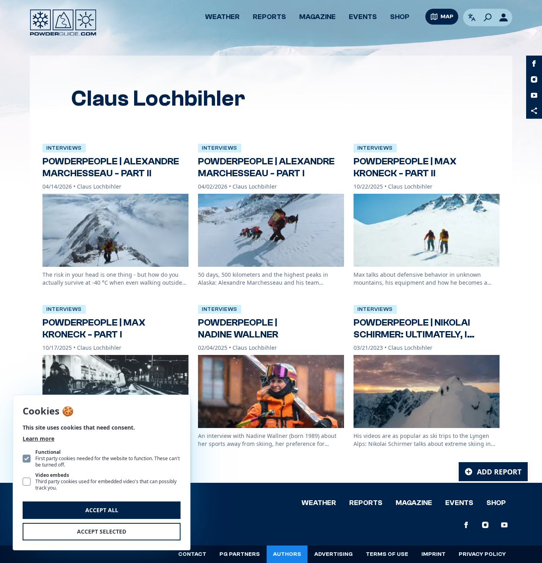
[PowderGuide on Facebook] (534, 63)
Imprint (433, 554)
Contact (192, 554)
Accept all (101, 510)
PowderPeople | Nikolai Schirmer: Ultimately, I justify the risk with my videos (416, 340)
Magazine (317, 17)
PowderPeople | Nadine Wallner (238, 328)
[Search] (487, 17)
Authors (287, 554)
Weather (222, 17)
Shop (399, 17)
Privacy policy (482, 554)
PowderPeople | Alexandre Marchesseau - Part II (110, 167)
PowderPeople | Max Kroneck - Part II (405, 167)
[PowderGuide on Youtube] (534, 95)
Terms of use (387, 554)
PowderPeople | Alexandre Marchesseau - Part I (266, 167)
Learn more (38, 438)
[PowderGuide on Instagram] (534, 79)
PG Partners (239, 554)
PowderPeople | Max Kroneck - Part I (93, 328)
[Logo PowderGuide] (63, 23)
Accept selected (101, 531)
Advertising (333, 554)
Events (363, 17)
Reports (269, 17)
